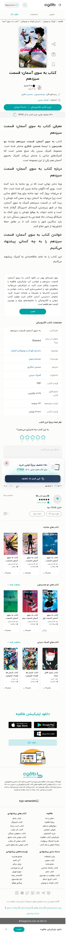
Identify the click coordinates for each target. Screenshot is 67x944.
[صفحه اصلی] (50, 5)
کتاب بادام (17, 818)
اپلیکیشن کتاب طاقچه (49, 837)
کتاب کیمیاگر (16, 822)
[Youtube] (38, 893)
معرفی (52, 14)
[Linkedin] (32, 893)
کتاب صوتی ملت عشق (17, 837)
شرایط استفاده (25, 908)
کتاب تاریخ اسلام (50, 879)
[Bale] (48, 893)
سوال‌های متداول (49, 826)
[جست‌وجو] (25, 5)
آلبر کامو (16, 860)
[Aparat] (22, 893)
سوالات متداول (12, 908)
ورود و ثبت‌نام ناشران (53, 908)
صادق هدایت (17, 856)
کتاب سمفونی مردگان (17, 833)
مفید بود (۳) (54, 514)
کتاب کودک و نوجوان (49, 883)
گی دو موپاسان (17, 868)
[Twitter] (27, 893)
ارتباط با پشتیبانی (32, 913)
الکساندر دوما (17, 875)
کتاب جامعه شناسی (49, 868)
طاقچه (60, 21)
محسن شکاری (34, 367)
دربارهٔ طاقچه (50, 822)
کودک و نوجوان (49, 21)
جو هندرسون (35, 358)
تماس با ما (49, 818)
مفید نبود (37, 514)
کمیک (14, 350)
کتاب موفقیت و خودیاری (50, 875)
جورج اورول (16, 871)
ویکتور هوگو (17, 883)
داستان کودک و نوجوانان (31, 21)
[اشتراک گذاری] (53, 44)
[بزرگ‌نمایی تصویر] (22, 65)
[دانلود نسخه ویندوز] (45, 734)
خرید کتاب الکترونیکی (32, 107)
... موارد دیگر (33, 742)
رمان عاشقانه (49, 856)
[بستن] (6, 463)
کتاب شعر (49, 871)
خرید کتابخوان (49, 833)
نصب (32, 311)
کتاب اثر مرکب (17, 830)
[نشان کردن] (53, 64)
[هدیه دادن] (53, 54)
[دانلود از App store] (20, 725)
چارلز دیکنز (17, 864)
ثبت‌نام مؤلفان (38, 908)
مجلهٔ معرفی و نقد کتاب (50, 845)
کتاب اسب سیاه (17, 826)
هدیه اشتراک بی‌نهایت (50, 841)
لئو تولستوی (17, 879)
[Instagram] (16, 893)
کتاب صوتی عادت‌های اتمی (17, 845)
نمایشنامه (49, 864)
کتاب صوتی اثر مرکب (16, 841)
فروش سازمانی (49, 830)
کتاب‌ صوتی (49, 860)
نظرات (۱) (14, 14)
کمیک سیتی (35, 375)
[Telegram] (43, 893)
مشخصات (34, 14)
